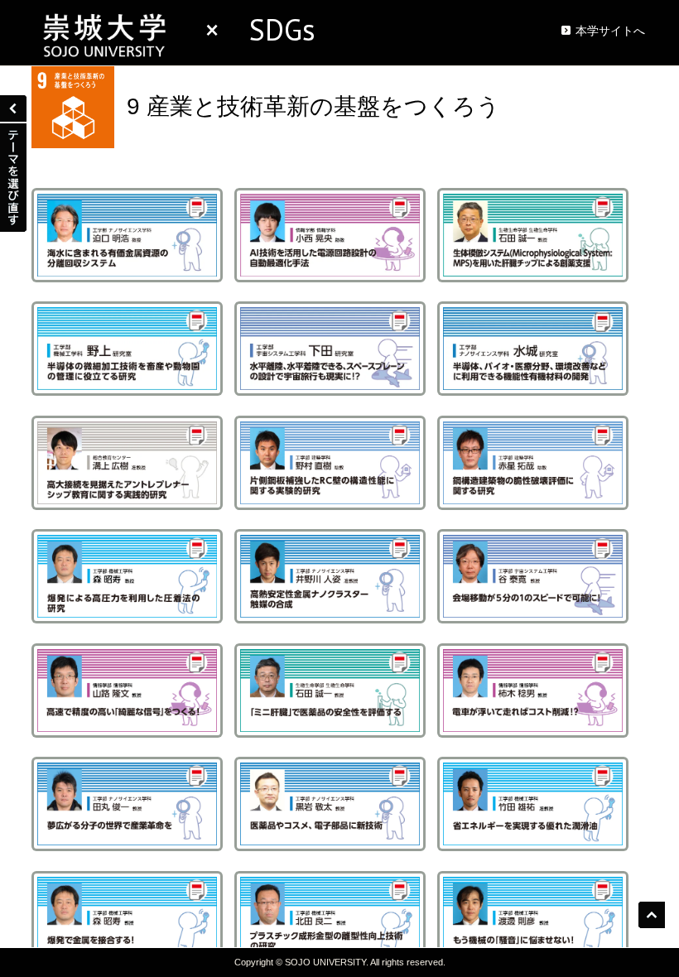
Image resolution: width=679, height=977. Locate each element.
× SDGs (245, 29)
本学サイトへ (610, 30)
